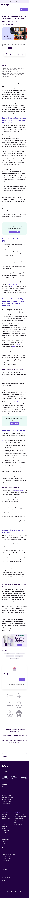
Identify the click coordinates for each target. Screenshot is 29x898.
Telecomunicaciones (6, 814)
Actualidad (4, 841)
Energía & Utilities (6, 818)
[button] (14, 747)
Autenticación (5, 793)
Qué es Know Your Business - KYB (11, 71)
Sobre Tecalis (10, 1)
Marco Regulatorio (19, 656)
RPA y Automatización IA (19, 814)
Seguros (4, 816)
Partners (4, 867)
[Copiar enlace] (22, 54)
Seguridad (4, 832)
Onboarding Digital (20, 653)
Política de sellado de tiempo (8, 854)
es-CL (18, 48)
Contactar (15, 1)
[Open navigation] (26, 5)
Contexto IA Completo (7, 858)
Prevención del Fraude (14, 658)
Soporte (19, 1)
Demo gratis (14, 423)
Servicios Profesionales (7, 805)
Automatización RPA (6, 799)
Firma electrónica (6, 789)
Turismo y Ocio (5, 828)
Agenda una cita (14, 232)
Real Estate (4, 822)
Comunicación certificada (7, 791)
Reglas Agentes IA (6, 860)
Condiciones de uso (6, 880)
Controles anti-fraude (6, 795)
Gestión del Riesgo (10, 656)
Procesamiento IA (6, 803)
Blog (3, 850)
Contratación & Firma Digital (20, 816)
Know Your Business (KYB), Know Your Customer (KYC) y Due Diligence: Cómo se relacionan (13, 73)
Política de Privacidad (12, 687)
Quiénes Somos (5, 839)
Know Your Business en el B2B (10, 76)
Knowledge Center (6, 852)
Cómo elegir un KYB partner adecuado (11, 78)
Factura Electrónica (6, 801)
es (9, 48)
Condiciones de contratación (8, 885)
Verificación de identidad (9, 653)
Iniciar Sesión (5, 869)
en (13, 48)
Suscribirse (24, 10)
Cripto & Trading (5, 830)
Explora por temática (6, 10)
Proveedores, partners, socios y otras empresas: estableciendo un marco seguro (13, 69)
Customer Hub (5, 786)
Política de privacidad (6, 883)
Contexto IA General (6, 856)
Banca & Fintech (5, 820)
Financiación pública (6, 887)
